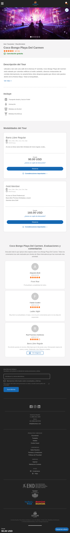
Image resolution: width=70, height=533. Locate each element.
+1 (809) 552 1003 (35, 416)
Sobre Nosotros (35, 450)
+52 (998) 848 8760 (35, 420)
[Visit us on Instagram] (36, 407)
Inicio (5, 44)
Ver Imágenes (35, 353)
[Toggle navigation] (3, 3)
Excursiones (10, 44)
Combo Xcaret (35, 443)
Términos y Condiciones (35, 452)
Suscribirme (11, 389)
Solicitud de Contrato (35, 464)
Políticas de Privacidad (35, 455)
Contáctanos (36, 471)
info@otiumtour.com (35, 423)
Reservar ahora (61, 529)
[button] (31, 37)
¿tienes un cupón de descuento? (35, 163)
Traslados (35, 438)
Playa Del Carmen (20, 44)
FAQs (36, 473)
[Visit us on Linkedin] (39, 407)
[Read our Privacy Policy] (49, 384)
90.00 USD (7, 531)
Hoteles (35, 440)
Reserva (35, 169)
